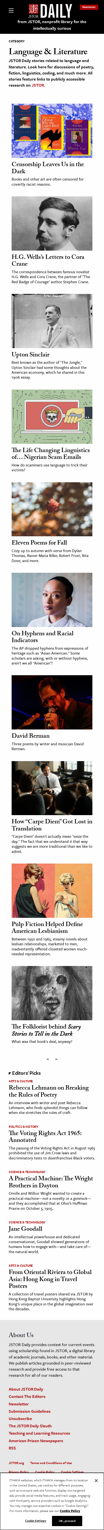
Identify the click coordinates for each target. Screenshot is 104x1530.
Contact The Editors (27, 1396)
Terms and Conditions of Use (51, 1462)
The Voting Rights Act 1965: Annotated (45, 1138)
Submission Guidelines (30, 1411)
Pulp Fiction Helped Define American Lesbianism (47, 929)
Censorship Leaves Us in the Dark (48, 169)
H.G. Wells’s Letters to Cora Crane (48, 261)
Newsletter (89, 7)
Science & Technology (27, 1171)
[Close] (96, 1480)
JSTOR (38, 85)
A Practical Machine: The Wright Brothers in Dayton (51, 1183)
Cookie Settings (72, 1471)
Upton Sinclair (30, 355)
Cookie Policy (45, 1471)
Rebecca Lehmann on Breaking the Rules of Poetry (49, 1092)
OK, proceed (67, 1521)
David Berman (31, 736)
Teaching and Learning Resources (39, 1433)
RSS (12, 1448)
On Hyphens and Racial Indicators (43, 638)
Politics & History (23, 1126)
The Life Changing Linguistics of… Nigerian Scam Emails (51, 455)
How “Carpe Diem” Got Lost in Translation (52, 826)
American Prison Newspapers (36, 1441)
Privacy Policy (19, 1471)
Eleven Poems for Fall (39, 543)
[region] (52, 1501)
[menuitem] (89, 7)
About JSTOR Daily (26, 1389)
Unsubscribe (20, 1418)
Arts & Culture (21, 1081)
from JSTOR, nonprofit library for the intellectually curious (52, 24)
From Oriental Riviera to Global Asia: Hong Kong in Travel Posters (50, 1280)
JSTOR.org (16, 1462)
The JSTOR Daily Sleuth (30, 1426)
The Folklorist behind (46, 1031)
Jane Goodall (25, 1229)
